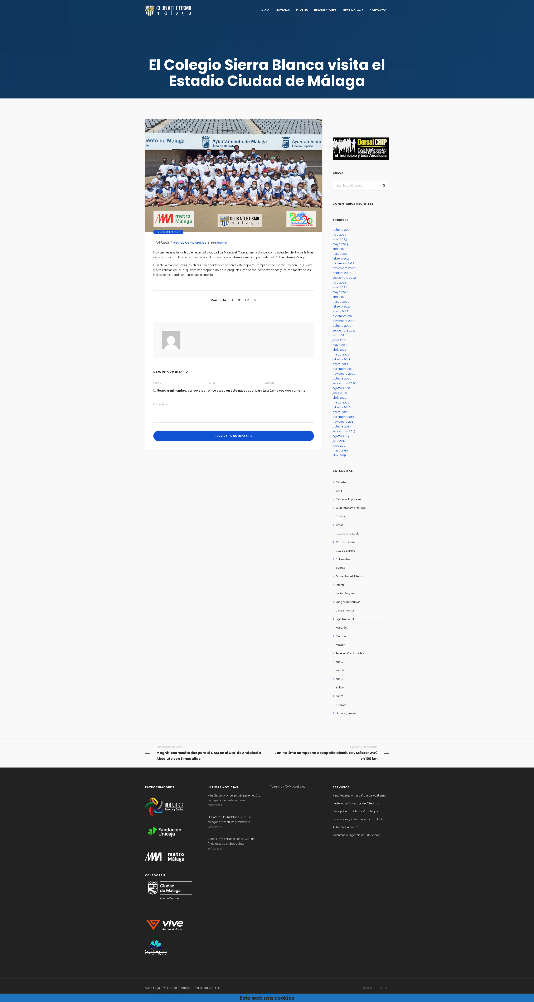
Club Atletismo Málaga (351, 507)
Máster (340, 644)
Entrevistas (343, 559)
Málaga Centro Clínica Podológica (356, 811)
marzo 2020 (341, 402)
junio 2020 (340, 392)
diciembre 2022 (343, 263)
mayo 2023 (340, 244)
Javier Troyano (345, 593)
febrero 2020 (342, 407)
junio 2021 (339, 340)
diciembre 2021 (343, 316)
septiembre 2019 (344, 431)
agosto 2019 (341, 436)
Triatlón (341, 704)
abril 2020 (339, 397)
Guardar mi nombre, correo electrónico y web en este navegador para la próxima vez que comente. (231, 390)
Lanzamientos (345, 610)
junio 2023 (340, 239)
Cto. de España (345, 542)
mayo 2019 (340, 450)
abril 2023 (339, 249)
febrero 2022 (341, 306)
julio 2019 (339, 440)
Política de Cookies (207, 987)
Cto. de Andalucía (347, 533)
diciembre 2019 (343, 416)
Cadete (341, 482)
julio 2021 (339, 335)
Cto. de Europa (345, 550)
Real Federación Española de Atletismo (359, 795)
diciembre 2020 (343, 369)
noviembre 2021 (344, 321)
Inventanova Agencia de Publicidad (356, 835)
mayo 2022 (340, 292)
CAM (339, 490)
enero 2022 (340, 311)
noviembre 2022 (344, 268)
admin (222, 243)
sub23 (339, 696)
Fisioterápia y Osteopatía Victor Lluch (358, 819)
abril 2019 (339, 455)
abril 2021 (339, 349)
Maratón (341, 627)
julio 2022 (339, 282)
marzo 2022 (341, 301)
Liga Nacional (345, 619)
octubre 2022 (342, 273)
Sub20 (340, 687)
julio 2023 (339, 234)
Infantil (340, 584)
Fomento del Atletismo (168, 232)
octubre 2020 (342, 378)
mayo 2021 (340, 345)
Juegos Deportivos (348, 602)
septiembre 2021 (344, 330)
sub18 (340, 679)
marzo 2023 (341, 253)
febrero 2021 (341, 359)
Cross (339, 525)
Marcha (341, 636)
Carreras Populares (348, 499)
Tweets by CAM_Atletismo (288, 786)
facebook (367, 988)
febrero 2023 (341, 258)
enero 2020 (341, 412)
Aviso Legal (153, 987)
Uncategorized (346, 713)
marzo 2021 (341, 354)
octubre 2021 (342, 325)
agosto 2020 (341, 388)
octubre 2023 (342, 229)
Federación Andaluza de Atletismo (356, 803)
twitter (384, 988)
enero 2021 (340, 364)
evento (340, 567)
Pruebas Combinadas (350, 653)
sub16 (340, 670)
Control (340, 516)
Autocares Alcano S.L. (347, 827)
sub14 (340, 661)
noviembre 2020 (344, 373)
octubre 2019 (342, 426)
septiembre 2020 (344, 383)
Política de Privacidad (177, 987)
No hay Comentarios (189, 243)
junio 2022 (340, 287)
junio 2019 (339, 445)
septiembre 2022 (344, 277)
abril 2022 (339, 297)
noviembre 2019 (344, 421)
